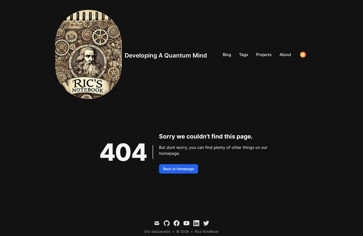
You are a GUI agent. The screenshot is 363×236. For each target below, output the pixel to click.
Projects (264, 54)
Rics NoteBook (207, 231)
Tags (243, 54)
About (285, 54)
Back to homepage (178, 169)
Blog (227, 54)
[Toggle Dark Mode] (303, 55)
